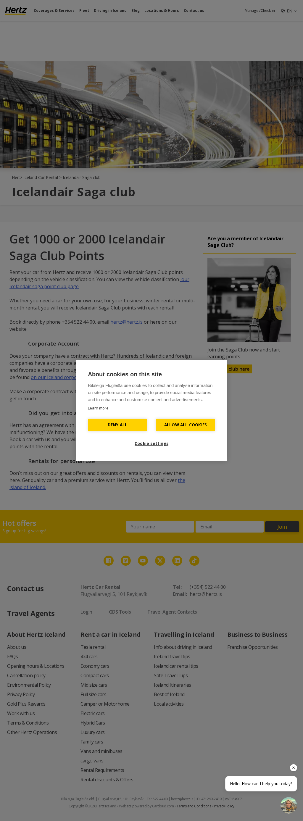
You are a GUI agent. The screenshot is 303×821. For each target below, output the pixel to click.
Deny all (118, 425)
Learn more (98, 408)
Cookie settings (151, 443)
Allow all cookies (185, 425)
